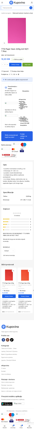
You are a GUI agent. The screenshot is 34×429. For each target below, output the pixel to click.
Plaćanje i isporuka (6, 385)
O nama (3, 368)
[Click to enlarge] (4, 43)
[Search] (30, 7)
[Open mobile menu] (2, 2)
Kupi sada (27, 64)
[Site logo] (17, 2)
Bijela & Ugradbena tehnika (9, 354)
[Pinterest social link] (14, 74)
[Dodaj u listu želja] (13, 270)
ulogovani (13, 239)
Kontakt (3, 371)
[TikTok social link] (12, 340)
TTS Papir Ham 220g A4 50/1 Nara (24, 283)
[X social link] (12, 74)
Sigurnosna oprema (7, 357)
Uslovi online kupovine (7, 382)
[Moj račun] (32, 2)
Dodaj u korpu (15, 64)
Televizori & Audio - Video (9, 348)
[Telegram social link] (18, 74)
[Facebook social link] (10, 74)
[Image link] (16, 145)
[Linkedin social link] (16, 74)
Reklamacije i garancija (7, 388)
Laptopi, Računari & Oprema (9, 351)
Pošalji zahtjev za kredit (23, 136)
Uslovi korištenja (6, 374)
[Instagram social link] (7, 340)
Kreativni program (6, 13)
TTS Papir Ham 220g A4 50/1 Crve (8, 283)
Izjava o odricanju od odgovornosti (11, 391)
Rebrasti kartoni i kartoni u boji (23, 13)
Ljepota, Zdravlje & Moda (8, 360)
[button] (9, 296)
